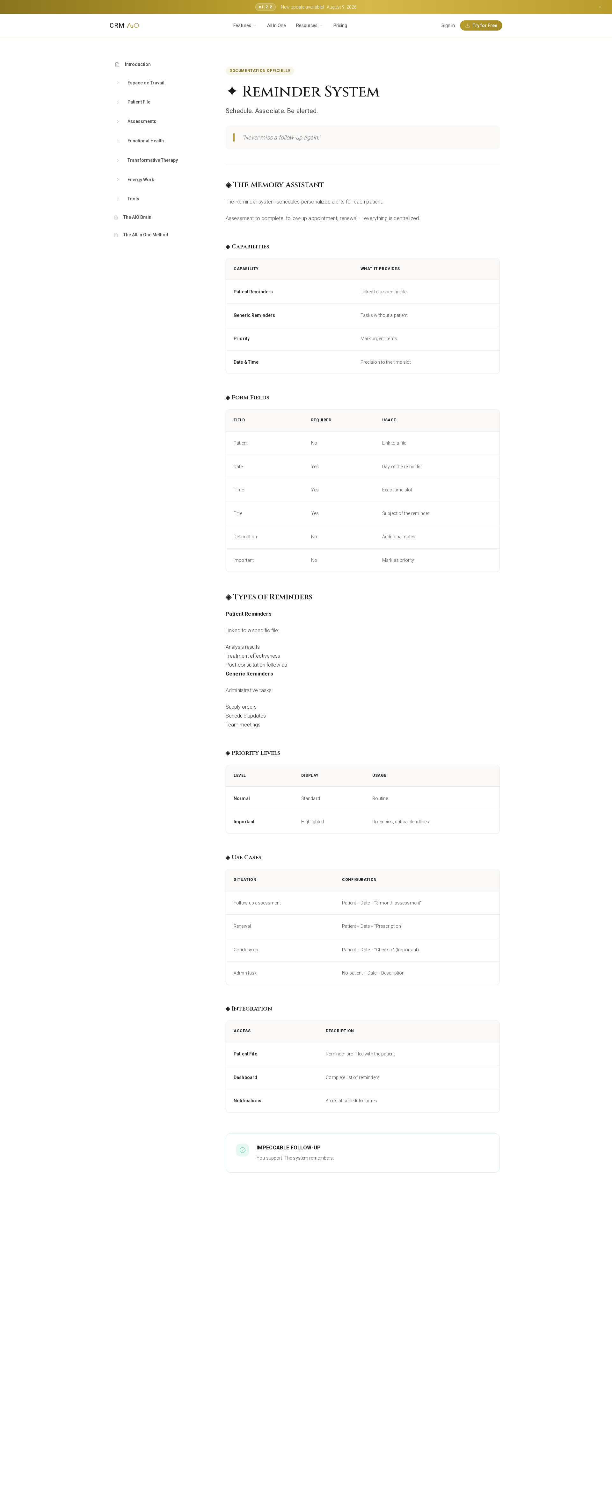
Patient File (138, 102)
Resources (306, 25)
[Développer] (118, 83)
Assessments (141, 121)
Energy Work (140, 179)
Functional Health (145, 140)
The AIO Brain (137, 217)
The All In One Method (145, 234)
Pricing (340, 25)
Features (242, 25)
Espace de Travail (145, 82)
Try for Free (485, 25)
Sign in (448, 25)
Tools (133, 199)
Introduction (138, 64)
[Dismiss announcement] (600, 7)
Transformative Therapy (152, 160)
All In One (276, 25)
